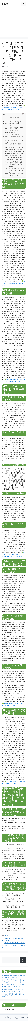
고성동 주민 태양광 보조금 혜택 (13, 149)
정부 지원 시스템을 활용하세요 (15, 127)
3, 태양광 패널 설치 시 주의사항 (15, 147)
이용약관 (15, 1018)
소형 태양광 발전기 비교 (13, 134)
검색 (3, 956)
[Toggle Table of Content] (22, 114)
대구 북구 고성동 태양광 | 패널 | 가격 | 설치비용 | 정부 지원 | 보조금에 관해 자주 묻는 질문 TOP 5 (14, 153)
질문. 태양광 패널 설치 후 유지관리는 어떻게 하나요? (15, 174)
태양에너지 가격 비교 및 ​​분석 (13, 121)
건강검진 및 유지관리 (12, 130)
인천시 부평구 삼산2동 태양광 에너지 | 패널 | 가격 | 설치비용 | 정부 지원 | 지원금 (13, 945)
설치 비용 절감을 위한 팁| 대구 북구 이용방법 (14, 124)
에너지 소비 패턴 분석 (13, 132)
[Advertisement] (14, 23)
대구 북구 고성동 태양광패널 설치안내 (13, 118)
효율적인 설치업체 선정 (13, 129)
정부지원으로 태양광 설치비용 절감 (14, 137)
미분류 (6, 936)
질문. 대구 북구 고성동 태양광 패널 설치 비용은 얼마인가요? (15, 158)
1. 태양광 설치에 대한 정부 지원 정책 (15, 141)
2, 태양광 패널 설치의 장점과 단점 (15, 144)
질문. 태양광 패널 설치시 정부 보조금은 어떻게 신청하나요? (15, 162)
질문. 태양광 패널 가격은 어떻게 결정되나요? (15, 165)
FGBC (5, 4)
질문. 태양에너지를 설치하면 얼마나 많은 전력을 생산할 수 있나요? (15, 170)
